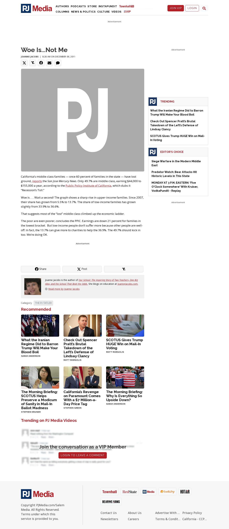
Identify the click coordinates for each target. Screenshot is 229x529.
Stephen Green (72, 408)
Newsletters (109, 519)
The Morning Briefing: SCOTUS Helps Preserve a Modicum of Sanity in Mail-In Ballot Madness (39, 400)
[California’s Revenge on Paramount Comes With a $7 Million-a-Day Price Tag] (83, 377)
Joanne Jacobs (30, 56)
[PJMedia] (36, 8)
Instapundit (108, 6)
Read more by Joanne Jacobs (64, 288)
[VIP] (127, 11)
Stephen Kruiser (31, 412)
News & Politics (83, 11)
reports (37, 181)
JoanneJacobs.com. (128, 283)
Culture (103, 11)
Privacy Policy (192, 513)
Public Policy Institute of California (88, 185)
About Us (134, 513)
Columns (62, 11)
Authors (62, 6)
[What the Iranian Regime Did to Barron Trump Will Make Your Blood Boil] (40, 325)
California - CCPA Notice (195, 519)
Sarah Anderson (30, 356)
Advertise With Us (168, 513)
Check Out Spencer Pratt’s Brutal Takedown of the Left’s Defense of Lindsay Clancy (80, 348)
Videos (116, 11)
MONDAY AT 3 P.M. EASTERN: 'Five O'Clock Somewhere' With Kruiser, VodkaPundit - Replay (175, 186)
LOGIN (192, 8)
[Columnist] (34, 286)
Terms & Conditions (168, 519)
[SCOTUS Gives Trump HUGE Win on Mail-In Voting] (125, 325)
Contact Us (109, 513)
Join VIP (176, 8)
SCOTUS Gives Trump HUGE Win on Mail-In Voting (124, 344)
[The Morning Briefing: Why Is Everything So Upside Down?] (125, 377)
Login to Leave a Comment (83, 455)
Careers (133, 519)
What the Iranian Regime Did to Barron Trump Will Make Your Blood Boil (39, 346)
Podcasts (78, 6)
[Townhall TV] (128, 6)
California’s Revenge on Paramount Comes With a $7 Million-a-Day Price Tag (82, 398)
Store (92, 6)
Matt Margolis (72, 360)
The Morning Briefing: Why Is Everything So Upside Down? (124, 396)
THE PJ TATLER (43, 303)
